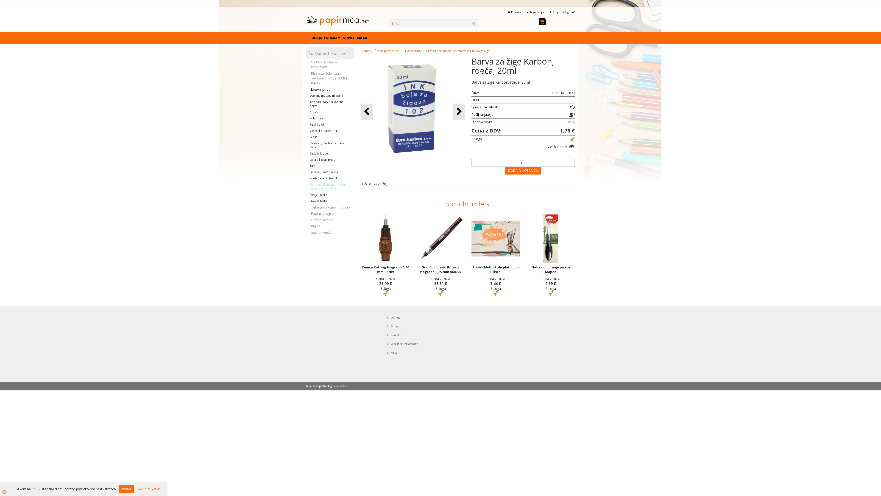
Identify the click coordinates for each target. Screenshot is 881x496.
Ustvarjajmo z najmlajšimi (326, 96)
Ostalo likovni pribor (323, 160)
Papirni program (323, 213)
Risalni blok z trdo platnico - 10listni (495, 269)
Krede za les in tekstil (323, 178)
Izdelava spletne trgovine (322, 386)
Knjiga (316, 226)
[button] (459, 112)
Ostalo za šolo (322, 219)
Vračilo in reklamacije (404, 344)
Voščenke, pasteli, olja (324, 131)
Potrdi (126, 489)
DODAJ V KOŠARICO (523, 170)
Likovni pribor (321, 89)
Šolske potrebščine (387, 51)
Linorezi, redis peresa (324, 172)
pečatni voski (321, 232)
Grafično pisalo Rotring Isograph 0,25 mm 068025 (440, 269)
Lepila (314, 137)
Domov (366, 51)
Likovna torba (319, 201)
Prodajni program (323, 38)
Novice (349, 38)
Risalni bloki (317, 125)
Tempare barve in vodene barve (326, 104)
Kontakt (396, 335)
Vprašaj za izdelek (484, 107)
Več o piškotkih (149, 489)
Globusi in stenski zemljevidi (324, 64)
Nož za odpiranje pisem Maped (550, 269)
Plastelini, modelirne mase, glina (327, 145)
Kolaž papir (317, 118)
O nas (394, 326)
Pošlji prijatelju (482, 114)
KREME (362, 38)
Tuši (312, 166)
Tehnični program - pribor (331, 207)
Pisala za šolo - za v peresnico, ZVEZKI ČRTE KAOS (330, 78)
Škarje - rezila (318, 195)
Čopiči (314, 112)
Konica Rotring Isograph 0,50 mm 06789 (385, 269)
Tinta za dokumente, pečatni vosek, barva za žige (328, 186)
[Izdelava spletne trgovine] (344, 386)
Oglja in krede (319, 153)
